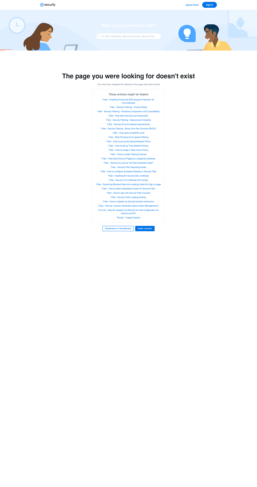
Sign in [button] (209, 4)
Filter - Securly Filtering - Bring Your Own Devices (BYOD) (128, 128)
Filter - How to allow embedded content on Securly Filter (128, 188)
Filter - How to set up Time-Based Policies (128, 145)
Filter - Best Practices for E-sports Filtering (128, 137)
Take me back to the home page (118, 228)
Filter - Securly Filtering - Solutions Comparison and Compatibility (128, 111)
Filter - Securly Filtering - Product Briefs (128, 107)
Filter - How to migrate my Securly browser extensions (128, 201)
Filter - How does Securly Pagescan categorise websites (128, 158)
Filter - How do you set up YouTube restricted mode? (128, 162)
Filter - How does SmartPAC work (128, 132)
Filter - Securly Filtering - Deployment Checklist (128, 119)
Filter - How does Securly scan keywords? (128, 115)
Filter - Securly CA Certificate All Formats (128, 180)
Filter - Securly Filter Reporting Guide (128, 167)
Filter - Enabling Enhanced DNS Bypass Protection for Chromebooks (128, 101)
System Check (192, 4)
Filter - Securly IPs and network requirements (128, 124)
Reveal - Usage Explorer (128, 217)
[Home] (47, 5)
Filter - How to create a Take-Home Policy (128, 149)
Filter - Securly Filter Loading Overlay (128, 197)
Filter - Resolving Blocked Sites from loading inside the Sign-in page (128, 184)
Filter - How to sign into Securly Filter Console (128, 192)
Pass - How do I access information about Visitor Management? (128, 205)
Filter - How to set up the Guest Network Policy (129, 141)
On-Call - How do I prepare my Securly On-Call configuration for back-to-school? (128, 211)
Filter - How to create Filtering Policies (128, 154)
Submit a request (145, 228)
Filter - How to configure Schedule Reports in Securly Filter (128, 171)
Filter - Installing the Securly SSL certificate (128, 175)
